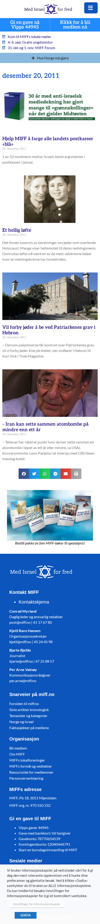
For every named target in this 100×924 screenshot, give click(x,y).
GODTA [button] (25, 915)
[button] (24, 473)
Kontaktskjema (34, 601)
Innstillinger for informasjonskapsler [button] (36, 904)
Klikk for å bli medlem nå (75, 25)
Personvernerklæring (26, 778)
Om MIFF (17, 754)
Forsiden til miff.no (24, 703)
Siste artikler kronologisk (29, 709)
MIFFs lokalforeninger (27, 760)
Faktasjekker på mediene (29, 727)
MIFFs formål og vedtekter (30, 766)
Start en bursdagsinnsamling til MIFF (48, 850)
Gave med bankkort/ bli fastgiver (45, 833)
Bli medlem (18, 748)
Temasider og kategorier (28, 715)
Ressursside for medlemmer (31, 772)
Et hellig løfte (16, 230)
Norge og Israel (21, 721)
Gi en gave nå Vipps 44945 (25, 25)
